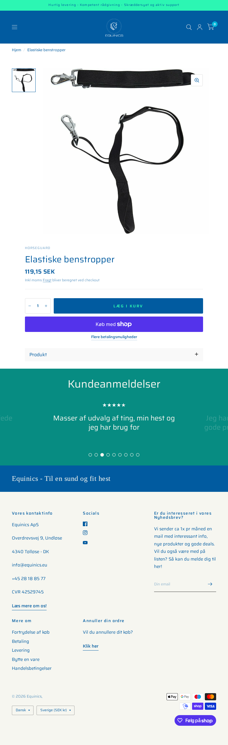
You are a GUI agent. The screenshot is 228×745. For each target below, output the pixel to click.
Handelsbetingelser (32, 668)
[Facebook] (87, 523)
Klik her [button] (91, 646)
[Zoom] (197, 80)
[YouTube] (87, 542)
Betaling (20, 641)
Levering (21, 650)
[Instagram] (87, 532)
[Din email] (210, 584)
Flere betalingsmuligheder (114, 337)
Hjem (16, 50)
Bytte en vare (25, 659)
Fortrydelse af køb (31, 632)
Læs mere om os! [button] (29, 605)
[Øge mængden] (46, 305)
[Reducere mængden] (29, 305)
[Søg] (189, 27)
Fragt (47, 280)
